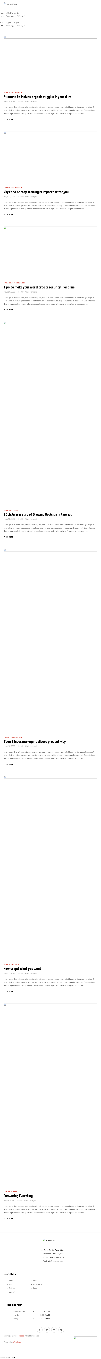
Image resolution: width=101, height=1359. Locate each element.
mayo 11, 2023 (9, 973)
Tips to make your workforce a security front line (39, 287)
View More (8, 119)
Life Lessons (8, 283)
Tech (5, 1191)
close (13, 1357)
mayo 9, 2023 (9, 1200)
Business (7, 92)
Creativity (8, 510)
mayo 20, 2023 (9, 292)
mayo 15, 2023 (9, 519)
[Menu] (95, 4)
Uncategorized (16, 92)
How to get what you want (22, 969)
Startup (15, 510)
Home (2, 16)
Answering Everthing (18, 1196)
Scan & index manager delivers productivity (35, 741)
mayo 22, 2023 (9, 197)
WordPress (17, 1342)
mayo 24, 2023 (9, 101)
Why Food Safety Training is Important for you (36, 192)
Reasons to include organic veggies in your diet (37, 97)
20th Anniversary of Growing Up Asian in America (38, 514)
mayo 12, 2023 (9, 746)
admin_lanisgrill (31, 101)
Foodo (21, 1336)
